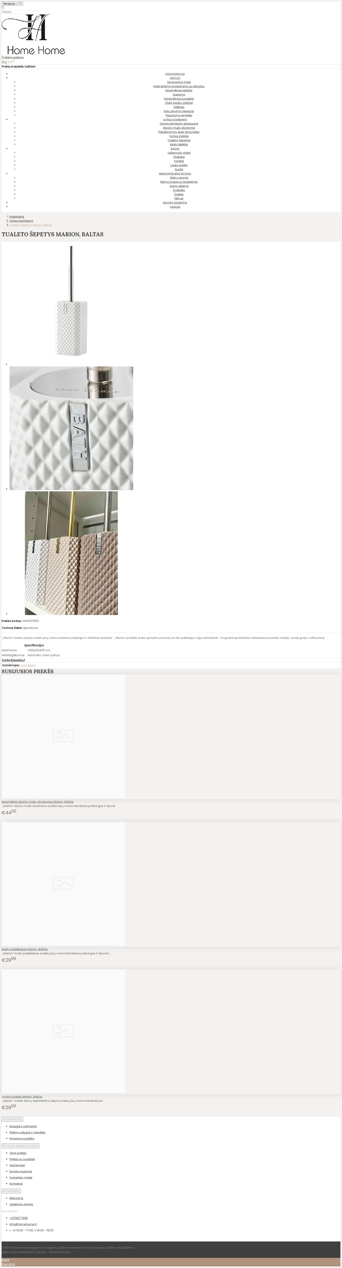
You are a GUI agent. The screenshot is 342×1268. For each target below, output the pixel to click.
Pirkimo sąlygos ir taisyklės (27, 1132)
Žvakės (179, 194)
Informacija (12, 1119)
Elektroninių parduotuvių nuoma (24, 1252)
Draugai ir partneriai (23, 1126)
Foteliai (179, 161)
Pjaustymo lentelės (179, 115)
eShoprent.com (59, 1252)
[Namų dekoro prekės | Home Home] (33, 53)
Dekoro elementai (175, 203)
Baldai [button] (175, 149)
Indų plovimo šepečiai (179, 111)
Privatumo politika (22, 1139)
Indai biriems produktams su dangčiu (178, 86)
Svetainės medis (21, 1178)
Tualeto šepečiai (178, 140)
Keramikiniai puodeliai (179, 99)
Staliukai (179, 157)
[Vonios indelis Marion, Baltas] (63, 1092)
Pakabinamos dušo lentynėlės (179, 132)
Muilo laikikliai (179, 144)
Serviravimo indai (179, 82)
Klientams (11, 1191)
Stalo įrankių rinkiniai (179, 103)
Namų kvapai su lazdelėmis (179, 182)
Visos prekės (18, 1153)
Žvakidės (179, 190)
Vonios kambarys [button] (175, 119)
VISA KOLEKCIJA (175, 74)
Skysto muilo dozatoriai (179, 128)
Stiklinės (179, 107)
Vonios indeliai (179, 136)
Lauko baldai (178, 165)
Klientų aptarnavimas (20, 1146)
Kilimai (179, 198)
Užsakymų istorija (21, 1204)
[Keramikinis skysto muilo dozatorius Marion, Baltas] (63, 797)
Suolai (179, 169)
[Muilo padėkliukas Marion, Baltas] (63, 945)
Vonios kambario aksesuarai (179, 124)
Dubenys (179, 95)
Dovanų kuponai (21, 1171)
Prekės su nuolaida (22, 1159)
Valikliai (175, 207)
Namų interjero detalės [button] (175, 174)
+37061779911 (19, 1218)
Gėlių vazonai (179, 178)
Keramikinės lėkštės (178, 90)
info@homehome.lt (23, 1224)
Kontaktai (16, 1184)
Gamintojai (17, 1165)
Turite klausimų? (13, 660)
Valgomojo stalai (178, 153)
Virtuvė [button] (175, 78)
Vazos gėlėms (179, 186)
